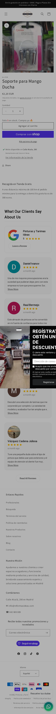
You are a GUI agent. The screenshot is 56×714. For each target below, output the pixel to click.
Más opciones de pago (28, 141)
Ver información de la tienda (19, 157)
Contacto (10, 549)
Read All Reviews (28, 478)
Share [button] (8, 165)
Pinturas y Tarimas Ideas (34, 233)
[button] (6, 14)
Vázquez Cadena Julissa (22, 441)
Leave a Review (19, 246)
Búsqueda (11, 509)
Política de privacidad (42, 698)
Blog (8, 543)
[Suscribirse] (46, 632)
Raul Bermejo (31, 304)
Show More (13, 289)
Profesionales (12, 502)
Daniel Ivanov (31, 263)
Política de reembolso (16, 523)
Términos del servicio (16, 516)
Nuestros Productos (15, 529)
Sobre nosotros (13, 536)
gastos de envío (25, 98)
